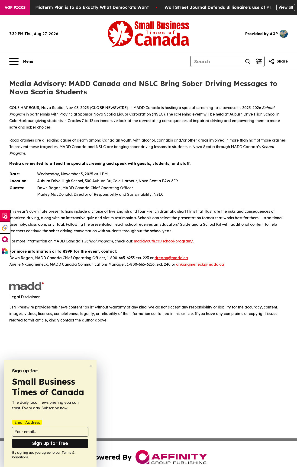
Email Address (27, 422)
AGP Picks (15, 7)
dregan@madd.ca (171, 257)
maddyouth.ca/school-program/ (163, 241)
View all (285, 7)
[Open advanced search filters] (258, 61)
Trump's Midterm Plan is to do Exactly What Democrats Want (83, 7)
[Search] (247, 61)
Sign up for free (50, 443)
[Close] (90, 366)
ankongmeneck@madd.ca (200, 264)
